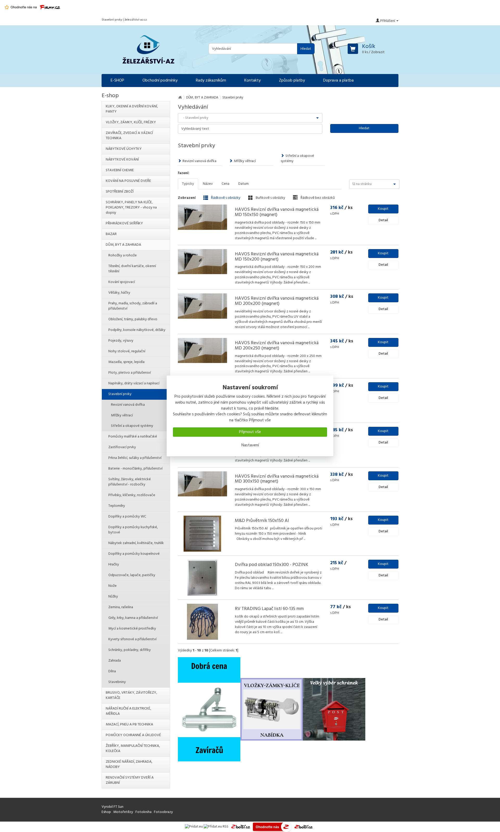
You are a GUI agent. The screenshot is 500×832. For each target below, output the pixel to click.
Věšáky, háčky (119, 293)
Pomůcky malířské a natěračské (132, 437)
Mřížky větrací (245, 161)
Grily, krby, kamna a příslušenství (133, 618)
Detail (383, 220)
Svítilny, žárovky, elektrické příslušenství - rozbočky (129, 482)
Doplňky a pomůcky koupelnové (134, 554)
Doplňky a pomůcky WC (127, 517)
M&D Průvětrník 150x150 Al (262, 521)
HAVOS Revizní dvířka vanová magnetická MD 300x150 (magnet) (276, 479)
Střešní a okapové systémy (297, 158)
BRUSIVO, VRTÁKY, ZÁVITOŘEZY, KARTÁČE (131, 695)
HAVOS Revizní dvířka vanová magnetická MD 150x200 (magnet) (276, 256)
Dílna (112, 671)
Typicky (188, 184)
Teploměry (116, 506)
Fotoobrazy (163, 812)
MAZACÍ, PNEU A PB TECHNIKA (129, 725)
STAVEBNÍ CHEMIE (120, 170)
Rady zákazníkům (211, 80)
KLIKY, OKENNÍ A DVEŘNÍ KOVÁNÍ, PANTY (132, 109)
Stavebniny (117, 682)
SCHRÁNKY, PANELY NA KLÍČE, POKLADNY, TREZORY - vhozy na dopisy (131, 207)
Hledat (306, 49)
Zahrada (114, 661)
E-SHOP (117, 80)
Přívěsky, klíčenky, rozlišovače (131, 495)
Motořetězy (123, 812)
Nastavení (250, 445)
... (315, 238)
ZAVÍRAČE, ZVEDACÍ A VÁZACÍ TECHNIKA (129, 135)
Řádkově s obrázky (225, 198)
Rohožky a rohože (122, 255)
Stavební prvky (120, 394)
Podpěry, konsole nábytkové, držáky (136, 330)
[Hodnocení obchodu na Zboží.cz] (240, 827)
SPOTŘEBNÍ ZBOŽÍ (120, 192)
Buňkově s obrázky (270, 198)
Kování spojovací (121, 282)
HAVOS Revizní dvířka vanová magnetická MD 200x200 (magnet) (276, 301)
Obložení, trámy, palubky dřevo (132, 319)
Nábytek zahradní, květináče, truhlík (136, 543)
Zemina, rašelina (120, 607)
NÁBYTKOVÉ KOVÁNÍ (122, 160)
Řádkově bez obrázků (317, 198)
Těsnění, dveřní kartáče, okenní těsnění (132, 268)
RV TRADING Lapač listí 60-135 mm (269, 609)
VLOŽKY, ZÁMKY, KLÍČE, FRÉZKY (131, 122)
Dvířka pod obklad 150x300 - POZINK (271, 565)
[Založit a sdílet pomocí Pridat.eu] (194, 827)
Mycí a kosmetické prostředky (132, 629)
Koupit (383, 209)
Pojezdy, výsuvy (120, 341)
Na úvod (180, 97)
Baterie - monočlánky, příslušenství (135, 469)
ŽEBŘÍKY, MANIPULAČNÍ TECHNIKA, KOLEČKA (133, 748)
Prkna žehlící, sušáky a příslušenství (134, 458)
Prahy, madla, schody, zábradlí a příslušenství (132, 306)
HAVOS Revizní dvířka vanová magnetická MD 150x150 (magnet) (276, 212)
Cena (225, 184)
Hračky (113, 565)
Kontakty (252, 80)
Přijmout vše (250, 432)
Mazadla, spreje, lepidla (126, 362)
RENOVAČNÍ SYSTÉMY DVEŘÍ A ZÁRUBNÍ (130, 780)
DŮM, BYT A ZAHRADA (202, 97)
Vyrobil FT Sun (112, 807)
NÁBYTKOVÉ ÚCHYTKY (124, 149)
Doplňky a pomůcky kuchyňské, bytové (133, 529)
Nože (112, 586)
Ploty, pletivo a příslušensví (129, 373)
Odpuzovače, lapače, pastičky (131, 575)
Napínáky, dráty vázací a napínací (133, 383)
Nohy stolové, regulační (126, 351)
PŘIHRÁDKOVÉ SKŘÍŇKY (124, 223)
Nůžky (113, 597)
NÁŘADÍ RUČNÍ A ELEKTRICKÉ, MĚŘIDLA (128, 711)
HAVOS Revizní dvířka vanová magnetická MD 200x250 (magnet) (276, 345)
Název (208, 184)
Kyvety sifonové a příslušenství (132, 639)
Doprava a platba (338, 80)
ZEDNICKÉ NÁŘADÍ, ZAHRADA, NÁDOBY (129, 764)
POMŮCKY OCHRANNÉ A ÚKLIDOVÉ (133, 735)
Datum (243, 184)
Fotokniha (143, 812)
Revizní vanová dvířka (199, 161)
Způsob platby (292, 80)
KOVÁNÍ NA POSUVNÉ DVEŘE (128, 181)
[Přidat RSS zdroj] (216, 827)
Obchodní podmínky (160, 80)
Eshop (106, 812)
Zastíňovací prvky (122, 447)
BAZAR (111, 234)
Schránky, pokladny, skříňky (129, 650)
